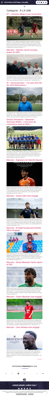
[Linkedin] (27, 388)
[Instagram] (21, 388)
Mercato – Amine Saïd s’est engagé (22, 196)
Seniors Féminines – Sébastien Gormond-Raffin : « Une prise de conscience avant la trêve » (21, 121)
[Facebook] (19, 388)
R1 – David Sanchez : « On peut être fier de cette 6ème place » (24, 84)
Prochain (39, 359)
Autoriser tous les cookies (21, 394)
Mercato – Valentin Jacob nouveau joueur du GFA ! (22, 51)
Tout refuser (30, 394)
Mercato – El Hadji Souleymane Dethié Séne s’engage (24, 229)
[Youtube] (30, 388)
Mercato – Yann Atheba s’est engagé (23, 327)
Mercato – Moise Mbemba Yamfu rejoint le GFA (24, 263)
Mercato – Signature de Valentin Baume (24, 160)
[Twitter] (24, 388)
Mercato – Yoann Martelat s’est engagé (24, 296)
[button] (25, 6)
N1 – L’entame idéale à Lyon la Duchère (24, 14)
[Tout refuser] (47, 392)
